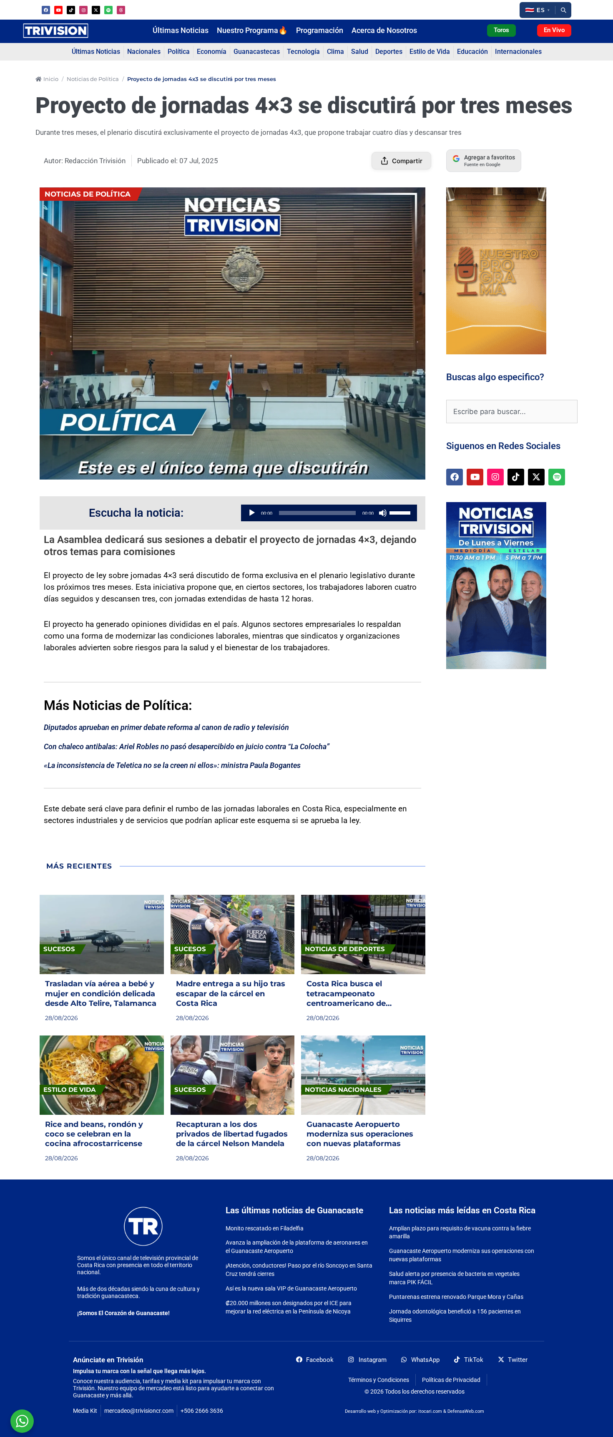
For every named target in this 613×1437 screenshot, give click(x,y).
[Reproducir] (252, 513)
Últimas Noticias (181, 30)
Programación (319, 30)
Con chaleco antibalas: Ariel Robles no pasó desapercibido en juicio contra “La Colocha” (186, 746)
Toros (501, 30)
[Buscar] (563, 10)
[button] (537, 10)
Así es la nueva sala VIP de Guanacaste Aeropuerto (291, 1288)
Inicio (50, 79)
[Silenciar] (383, 513)
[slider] (401, 512)
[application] (329, 513)
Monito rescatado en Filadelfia (265, 1228)
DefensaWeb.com (465, 1411)
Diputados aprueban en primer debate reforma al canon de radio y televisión (166, 727)
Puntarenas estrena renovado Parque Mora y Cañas (456, 1296)
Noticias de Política (93, 79)
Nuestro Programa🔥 (252, 30)
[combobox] (512, 411)
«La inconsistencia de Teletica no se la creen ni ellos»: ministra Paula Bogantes (172, 765)
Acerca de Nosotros (384, 30)
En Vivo (554, 30)
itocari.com (430, 1411)
